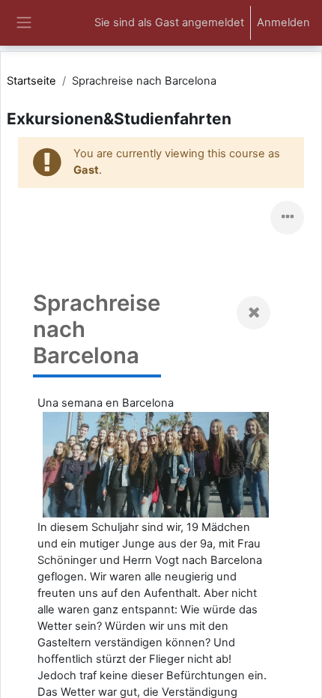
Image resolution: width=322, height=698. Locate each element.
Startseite (31, 81)
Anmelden (283, 22)
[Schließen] (253, 313)
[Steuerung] (287, 217)
